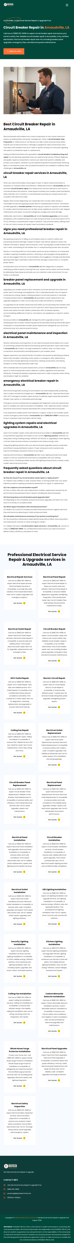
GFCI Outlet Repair (20, 678)
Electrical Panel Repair (54, 577)
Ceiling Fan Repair (20, 730)
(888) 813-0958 (15, 51)
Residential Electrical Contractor (25, 1218)
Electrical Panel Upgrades (54, 1048)
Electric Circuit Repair (54, 678)
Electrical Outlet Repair (19, 629)
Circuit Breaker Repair (54, 629)
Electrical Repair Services (19, 577)
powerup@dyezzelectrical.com (19, 1193)
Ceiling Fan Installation (19, 993)
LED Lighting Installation (54, 889)
